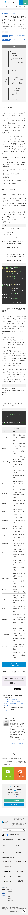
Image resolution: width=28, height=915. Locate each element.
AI (6, 6)
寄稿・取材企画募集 (8, 839)
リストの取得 (15, 77)
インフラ (25, 6)
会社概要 (8, 896)
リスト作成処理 (16, 90)
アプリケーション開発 (15, 6)
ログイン (15, 804)
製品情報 (15, 99)
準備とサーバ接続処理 (18, 80)
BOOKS (18, 852)
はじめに (14, 51)
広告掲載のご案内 (21, 839)
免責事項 (8, 893)
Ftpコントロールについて (18, 73)
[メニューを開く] (2, 2)
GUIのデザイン (15, 70)
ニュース (4, 845)
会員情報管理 (9, 891)
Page (5, 58)
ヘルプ (7, 887)
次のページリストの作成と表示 (14, 664)
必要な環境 (14, 56)
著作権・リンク (9, 889)
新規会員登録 (14, 800)
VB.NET (6, 31)
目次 (14, 47)
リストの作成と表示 (16, 88)
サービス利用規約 (10, 898)
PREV (4, 671)
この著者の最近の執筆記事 (16, 743)
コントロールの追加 (17, 66)
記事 (17, 845)
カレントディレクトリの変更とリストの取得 (18, 82)
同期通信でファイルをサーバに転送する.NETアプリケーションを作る (13, 704)
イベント (4, 852)
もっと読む (6, 711)
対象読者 (14, 53)
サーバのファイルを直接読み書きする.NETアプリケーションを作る (13, 700)
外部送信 (8, 904)
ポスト (18, 689)
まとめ (13, 97)
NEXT (23, 671)
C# (2, 31)
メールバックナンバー (14, 796)
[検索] (3, 6)
